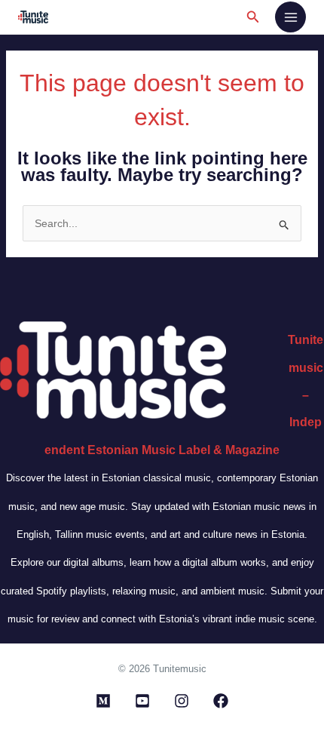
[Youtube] (142, 700)
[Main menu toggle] (290, 17)
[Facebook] (220, 700)
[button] (253, 17)
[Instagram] (181, 700)
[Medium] (103, 700)
